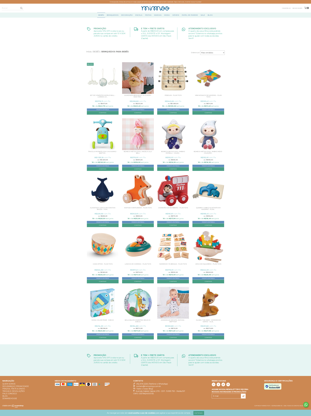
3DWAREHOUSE (9, 398)
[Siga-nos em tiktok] (223, 384)
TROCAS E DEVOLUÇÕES (13, 391)
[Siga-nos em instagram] (213, 384)
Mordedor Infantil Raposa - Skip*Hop (173, 321)
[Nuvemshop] (13, 407)
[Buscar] (21, 8)
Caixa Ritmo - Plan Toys (102, 264)
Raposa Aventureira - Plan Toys (138, 208)
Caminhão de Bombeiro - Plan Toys (173, 208)
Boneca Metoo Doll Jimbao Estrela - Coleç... (173, 152)
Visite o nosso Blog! (144, 389)
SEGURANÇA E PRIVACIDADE (15, 386)
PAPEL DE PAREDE (190, 15)
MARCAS (157, 15)
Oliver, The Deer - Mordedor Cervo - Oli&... (208, 321)
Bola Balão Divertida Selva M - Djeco (138, 321)
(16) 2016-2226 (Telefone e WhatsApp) (152, 384)
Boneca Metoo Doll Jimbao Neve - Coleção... (208, 152)
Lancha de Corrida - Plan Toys (138, 264)
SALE (203, 15)
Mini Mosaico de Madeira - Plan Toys (208, 96)
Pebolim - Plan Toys (173, 95)
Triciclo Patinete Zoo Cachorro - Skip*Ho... (102, 152)
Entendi (199, 413)
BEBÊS (101, 15)
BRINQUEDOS (112, 15)
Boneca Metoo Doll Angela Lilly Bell (138, 152)
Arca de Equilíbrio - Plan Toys (208, 264)
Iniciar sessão (297, 8)
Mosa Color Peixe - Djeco (103, 320)
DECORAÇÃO (127, 15)
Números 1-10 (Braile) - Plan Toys (173, 264)
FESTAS (148, 15)
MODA (167, 15)
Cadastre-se (286, 8)
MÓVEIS (176, 15)
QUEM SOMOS (8, 384)
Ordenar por (195, 52)
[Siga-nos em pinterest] (228, 384)
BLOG (210, 15)
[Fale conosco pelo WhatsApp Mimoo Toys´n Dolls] (306, 404)
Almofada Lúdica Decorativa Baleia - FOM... (102, 208)
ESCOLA (138, 15)
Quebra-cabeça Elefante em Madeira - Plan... (208, 208)
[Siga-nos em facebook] (218, 384)
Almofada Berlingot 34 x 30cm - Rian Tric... (138, 96)
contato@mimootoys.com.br (148, 386)
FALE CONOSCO (9, 394)
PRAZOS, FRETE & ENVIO (13, 389)
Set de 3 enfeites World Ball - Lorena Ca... (102, 96)
